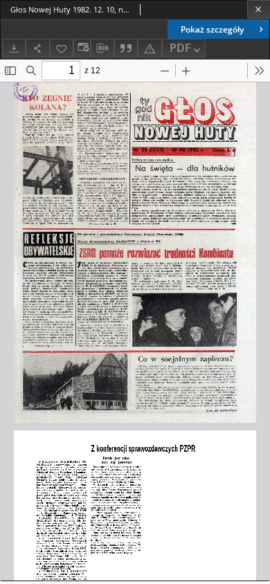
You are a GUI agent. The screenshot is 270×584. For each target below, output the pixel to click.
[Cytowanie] (126, 48)
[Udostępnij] (37, 48)
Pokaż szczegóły (212, 29)
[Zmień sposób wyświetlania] (81, 48)
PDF (180, 47)
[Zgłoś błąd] (149, 48)
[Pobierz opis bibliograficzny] (102, 48)
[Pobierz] (14, 48)
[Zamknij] (258, 9)
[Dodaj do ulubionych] (61, 48)
